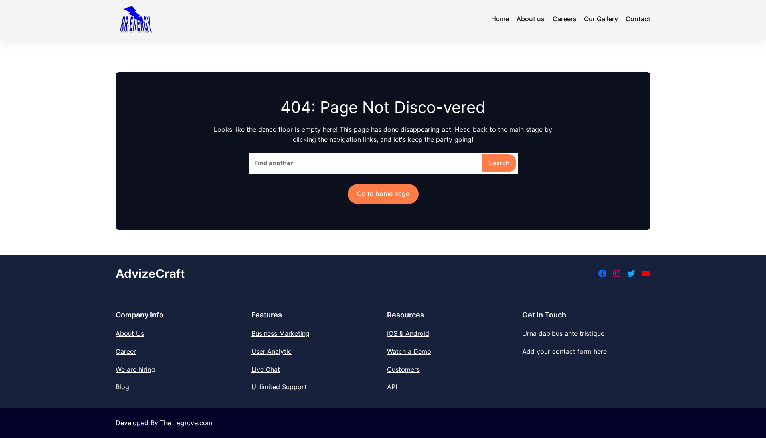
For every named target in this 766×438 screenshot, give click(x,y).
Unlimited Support (279, 387)
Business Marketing (280, 333)
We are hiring (135, 369)
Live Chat (265, 369)
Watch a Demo (409, 351)
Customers (403, 369)
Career (126, 351)
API (392, 387)
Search (499, 163)
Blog (122, 387)
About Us (130, 333)
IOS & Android (408, 333)
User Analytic (271, 351)
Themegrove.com (186, 423)
